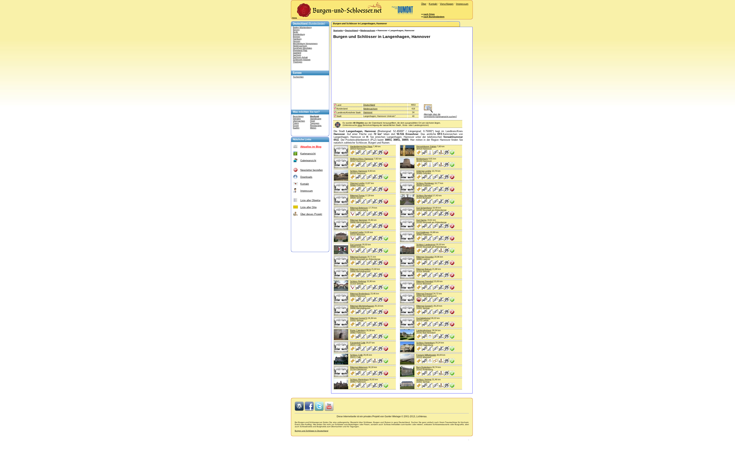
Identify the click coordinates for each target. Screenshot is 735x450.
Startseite (338, 30)
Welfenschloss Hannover (361, 159)
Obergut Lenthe (357, 183)
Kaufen (296, 128)
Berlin (295, 32)
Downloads (306, 177)
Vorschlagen (446, 3)
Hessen (296, 41)
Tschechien (298, 77)
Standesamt (315, 118)
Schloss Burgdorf (424, 195)
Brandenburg (299, 34)
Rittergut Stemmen (358, 220)
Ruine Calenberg (358, 330)
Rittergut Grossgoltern (360, 269)
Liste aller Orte (308, 207)
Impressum (462, 3)
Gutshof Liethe (357, 232)
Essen (296, 125)
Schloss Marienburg (359, 379)
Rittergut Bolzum (424, 269)
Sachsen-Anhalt (300, 57)
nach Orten (429, 14)
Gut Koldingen (422, 232)
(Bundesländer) (309, 23)
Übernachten (299, 121)
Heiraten (297, 118)
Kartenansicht (308, 153)
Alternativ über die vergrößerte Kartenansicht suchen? (440, 115)
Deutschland (351, 30)
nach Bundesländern (433, 17)
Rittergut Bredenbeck (360, 293)
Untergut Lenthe (423, 171)
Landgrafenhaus (423, 330)
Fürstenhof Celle (357, 343)
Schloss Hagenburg (425, 343)
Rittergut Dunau (357, 195)
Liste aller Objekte (310, 200)
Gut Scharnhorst (424, 208)
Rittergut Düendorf (424, 281)
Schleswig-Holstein (301, 59)
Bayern (296, 30)
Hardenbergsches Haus (361, 146)
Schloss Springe (423, 379)
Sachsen (297, 55)
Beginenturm (422, 159)
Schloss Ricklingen (425, 183)
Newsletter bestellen (311, 170)
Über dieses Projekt (311, 214)
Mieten (313, 128)
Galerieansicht (308, 160)
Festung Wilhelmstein (426, 355)
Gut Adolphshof (423, 318)
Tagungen (314, 123)
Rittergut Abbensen (359, 367)
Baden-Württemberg (302, 27)
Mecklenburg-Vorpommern (305, 43)
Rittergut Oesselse (425, 257)
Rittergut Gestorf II (358, 318)
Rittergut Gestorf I (424, 306)
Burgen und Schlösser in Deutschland (311, 431)
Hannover (367, 112)
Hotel (312, 121)
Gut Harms (421, 220)
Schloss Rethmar (358, 281)
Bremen (296, 36)
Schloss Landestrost (425, 244)
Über (423, 3)
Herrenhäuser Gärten (426, 146)
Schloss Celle (356, 355)
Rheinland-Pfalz (300, 50)
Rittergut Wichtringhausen (362, 306)
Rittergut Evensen (358, 257)
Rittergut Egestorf (424, 293)
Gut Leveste (356, 244)
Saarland (297, 53)
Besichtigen (298, 116)
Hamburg (297, 39)
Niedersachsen (300, 46)
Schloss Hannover (358, 171)
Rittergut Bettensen (359, 208)
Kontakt (433, 3)
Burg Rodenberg (424, 367)
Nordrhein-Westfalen (302, 48)
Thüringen (297, 62)
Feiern (296, 123)
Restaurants (316, 125)
